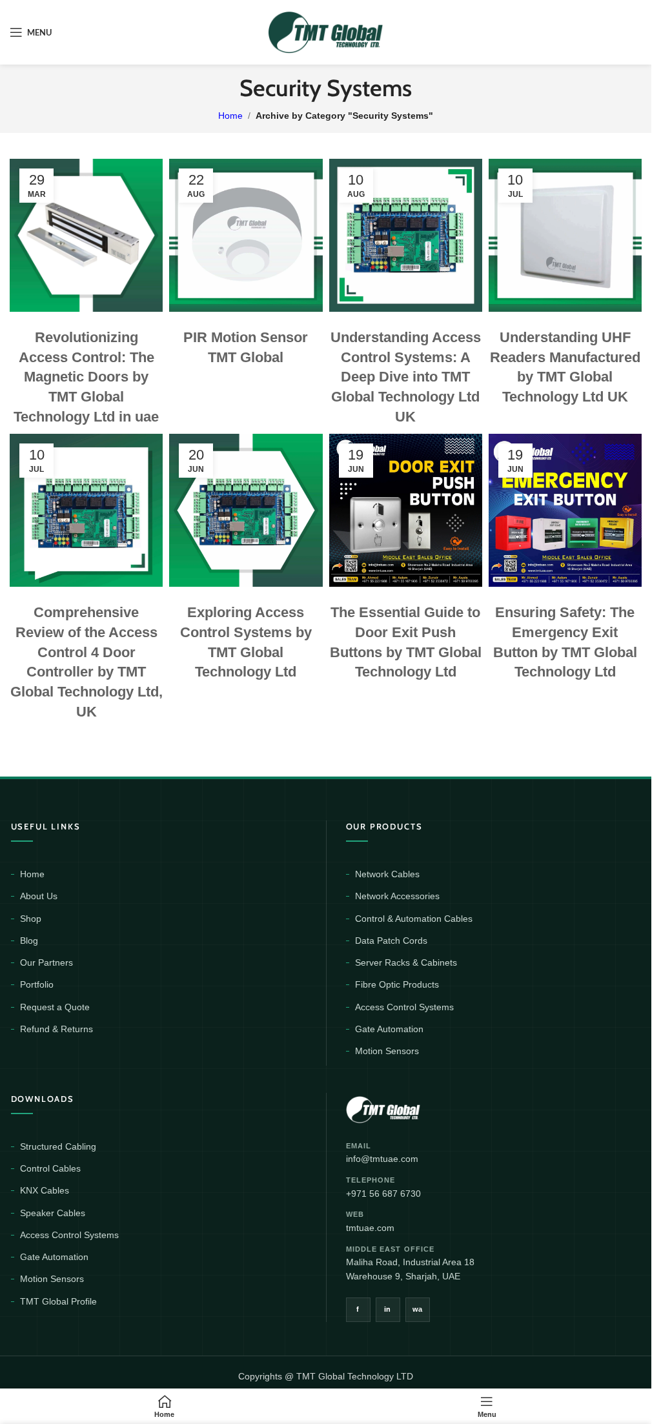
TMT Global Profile (58, 1301)
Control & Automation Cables (414, 918)
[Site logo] (326, 31)
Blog (29, 940)
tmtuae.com (370, 1228)
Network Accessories (397, 896)
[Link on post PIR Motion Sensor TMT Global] (245, 235)
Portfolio (37, 984)
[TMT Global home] (412, 1108)
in (387, 1309)
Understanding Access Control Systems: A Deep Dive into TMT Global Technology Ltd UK (405, 377)
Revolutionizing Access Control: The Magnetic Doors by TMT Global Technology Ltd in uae (86, 377)
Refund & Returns (56, 1029)
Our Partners (46, 962)
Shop (30, 918)
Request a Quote (55, 1007)
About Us (38, 896)
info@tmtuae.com (382, 1159)
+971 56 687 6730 (383, 1193)
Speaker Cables (52, 1213)
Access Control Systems (404, 1007)
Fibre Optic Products (397, 984)
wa (417, 1309)
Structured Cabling (58, 1146)
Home (230, 115)
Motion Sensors (387, 1051)
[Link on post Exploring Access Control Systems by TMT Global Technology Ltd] (245, 510)
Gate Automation (389, 1029)
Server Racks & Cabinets (406, 962)
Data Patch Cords (391, 940)
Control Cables (50, 1168)
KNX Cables (44, 1190)
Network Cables (387, 874)
